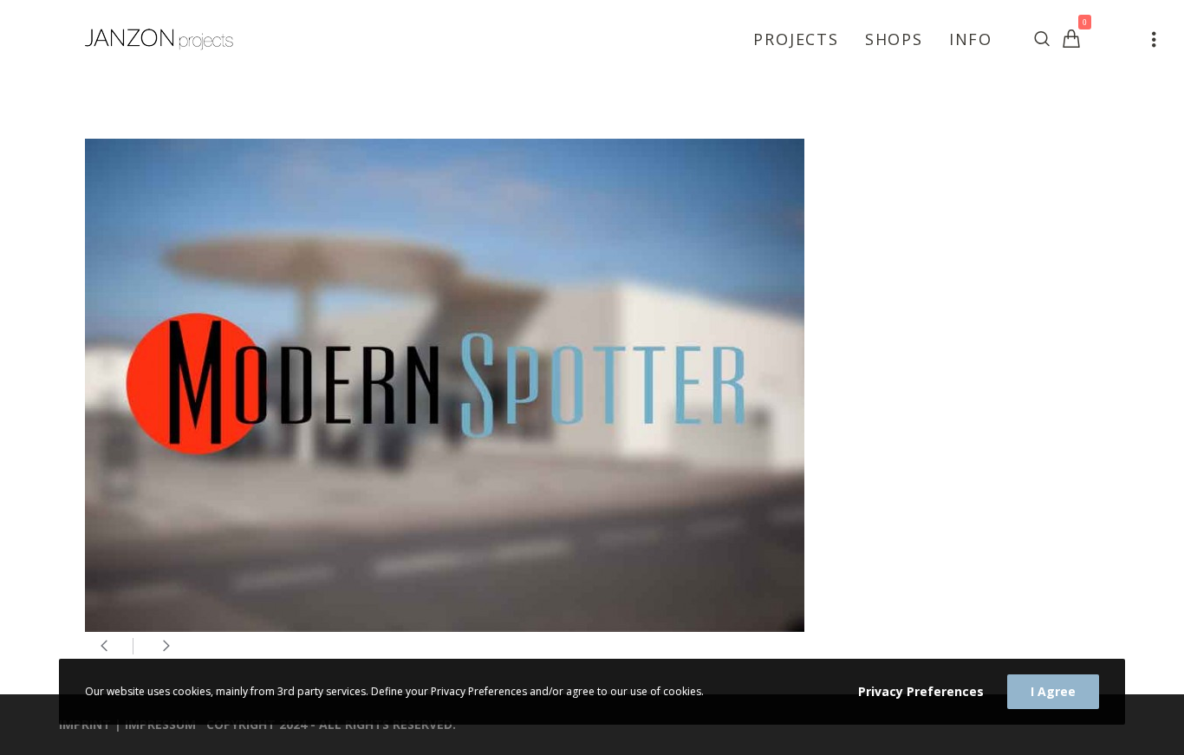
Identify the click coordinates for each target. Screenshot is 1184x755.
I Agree (1053, 691)
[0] (1071, 38)
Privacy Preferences (921, 691)
